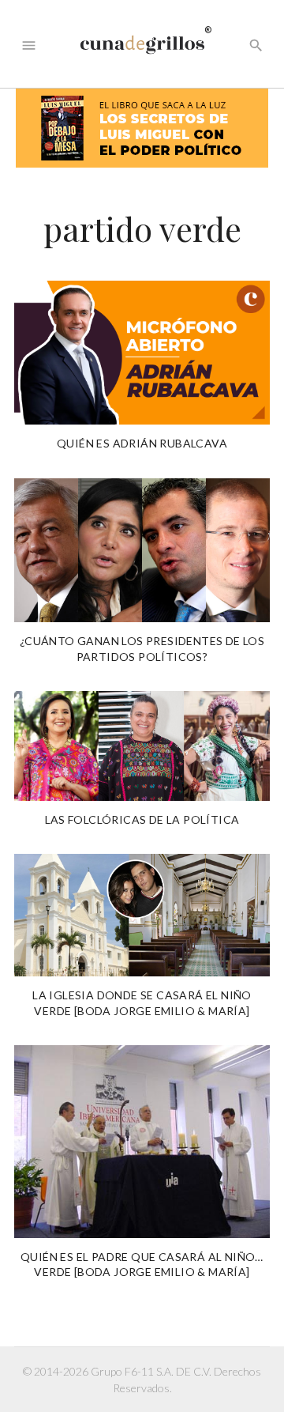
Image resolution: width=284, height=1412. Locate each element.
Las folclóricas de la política (142, 819)
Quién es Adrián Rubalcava (142, 443)
